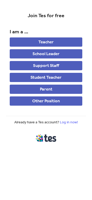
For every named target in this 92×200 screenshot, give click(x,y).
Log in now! (69, 122)
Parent (46, 89)
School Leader (46, 53)
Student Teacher (46, 77)
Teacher (46, 41)
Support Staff (46, 65)
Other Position (46, 100)
